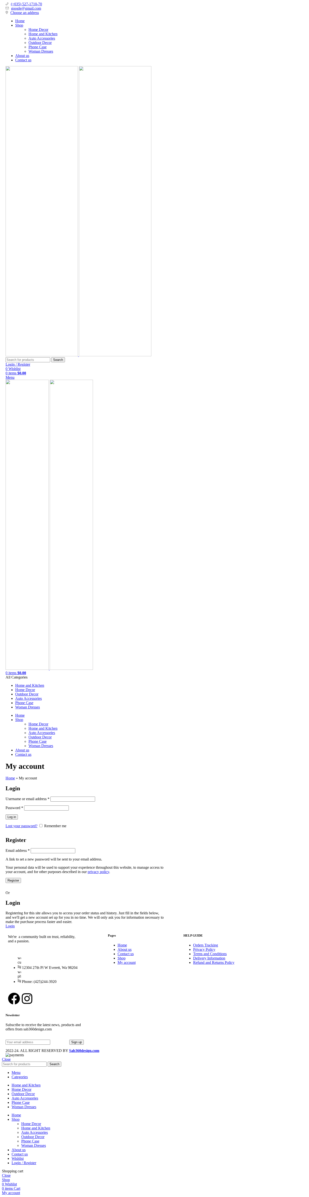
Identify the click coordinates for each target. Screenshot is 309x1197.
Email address (18, 850)
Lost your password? (21, 826)
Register (13, 880)
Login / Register (24, 1163)
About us (125, 949)
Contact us (126, 954)
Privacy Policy (204, 949)
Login (10, 926)
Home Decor (38, 30)
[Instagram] (27, 999)
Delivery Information (209, 958)
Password (14, 808)
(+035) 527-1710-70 (26, 4)
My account (127, 962)
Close (6, 1059)
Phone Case (37, 47)
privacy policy (98, 872)
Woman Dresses (40, 51)
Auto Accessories (41, 38)
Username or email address (27, 799)
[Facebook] (14, 999)
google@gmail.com (26, 8)
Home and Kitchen (42, 34)
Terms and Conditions (210, 954)
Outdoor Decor (40, 43)
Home (10, 778)
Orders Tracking (205, 945)
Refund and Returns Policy (213, 962)
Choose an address (24, 13)
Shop (122, 958)
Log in (11, 817)
